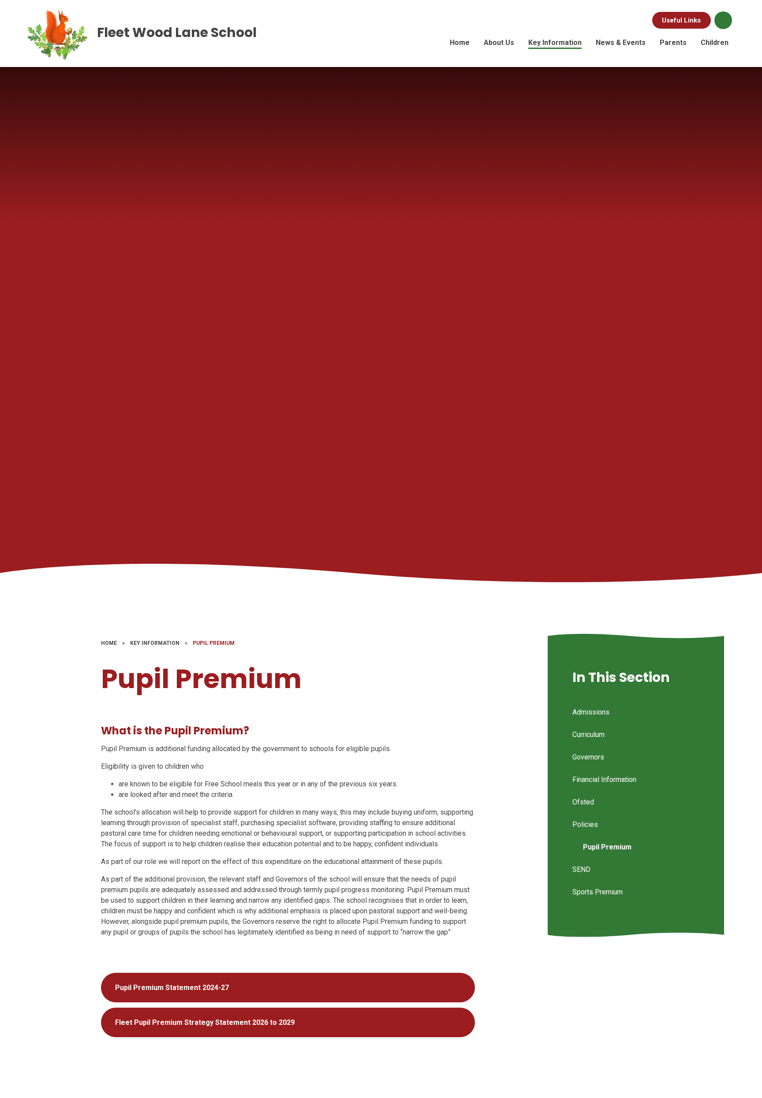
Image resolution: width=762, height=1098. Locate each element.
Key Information (154, 643)
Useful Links (681, 20)
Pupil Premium (214, 643)
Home (109, 643)
